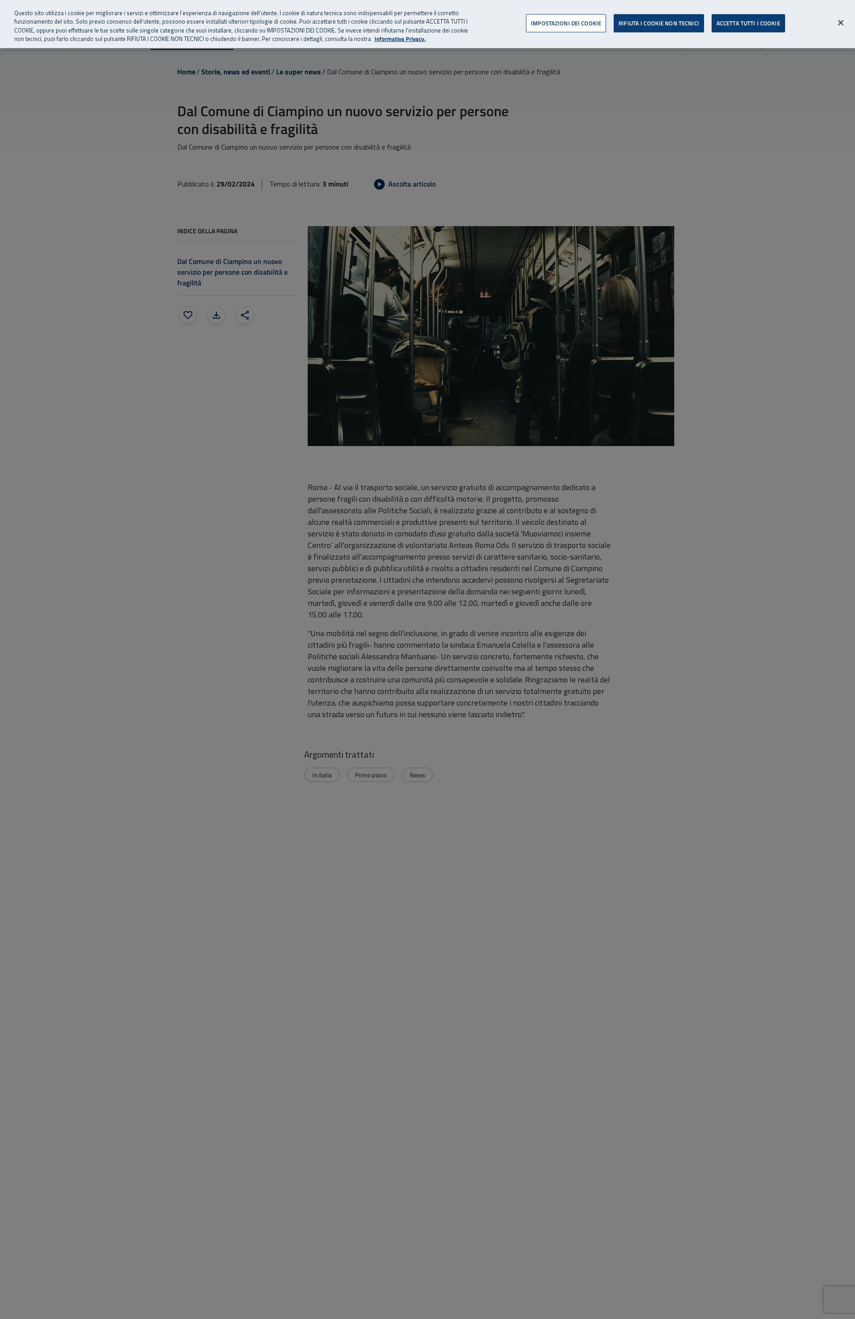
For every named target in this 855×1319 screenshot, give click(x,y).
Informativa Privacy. (400, 39)
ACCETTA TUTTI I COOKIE (748, 23)
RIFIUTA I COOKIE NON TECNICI (659, 23)
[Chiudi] (841, 22)
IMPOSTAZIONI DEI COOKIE (566, 23)
